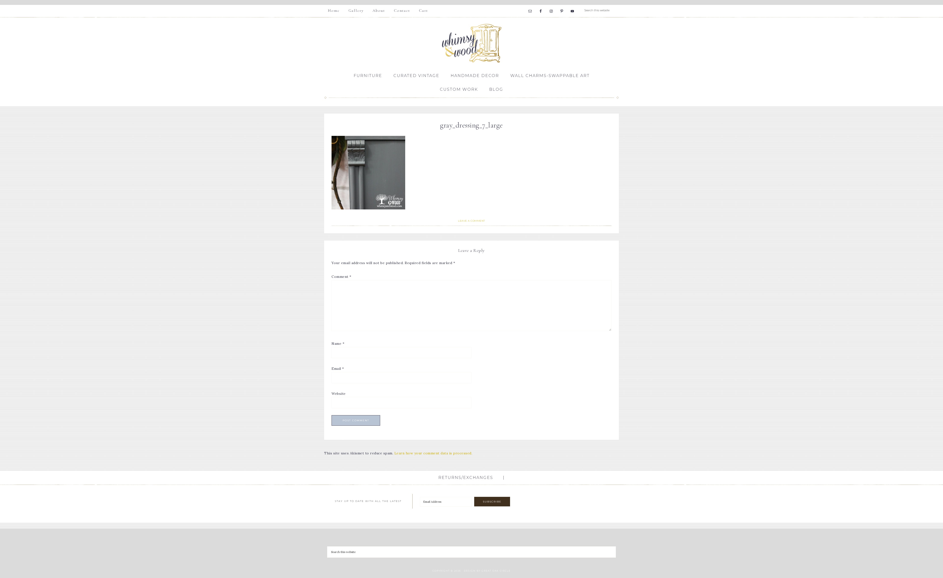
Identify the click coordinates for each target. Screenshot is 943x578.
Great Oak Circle (496, 570)
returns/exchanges (465, 477)
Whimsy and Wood (471, 43)
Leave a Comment (471, 220)
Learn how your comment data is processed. (433, 453)
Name (338, 343)
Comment (341, 276)
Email (338, 368)
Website (339, 393)
